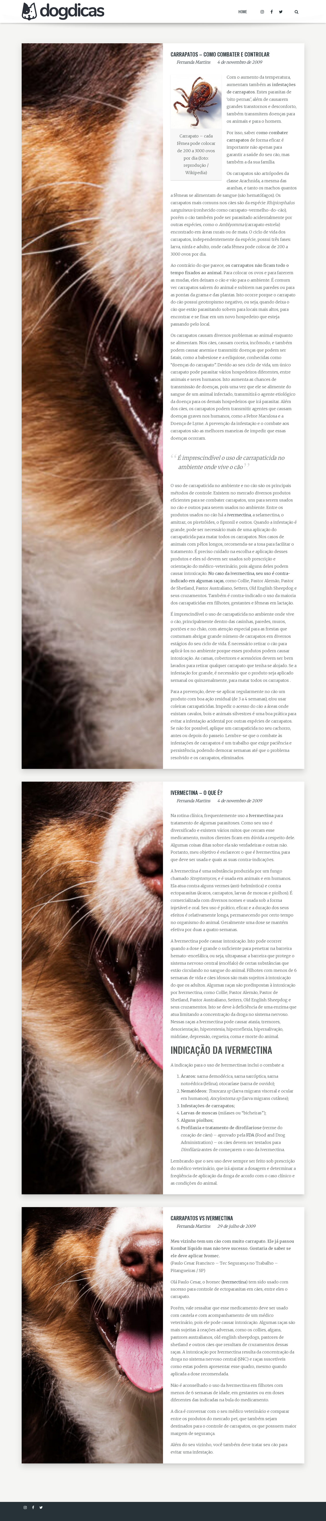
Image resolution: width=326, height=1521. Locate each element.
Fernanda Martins (193, 62)
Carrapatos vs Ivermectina (202, 1218)
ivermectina (239, 514)
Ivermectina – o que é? (197, 792)
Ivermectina (234, 1281)
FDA (250, 1135)
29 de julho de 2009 (236, 1226)
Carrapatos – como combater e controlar (220, 54)
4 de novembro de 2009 (239, 62)
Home (242, 11)
